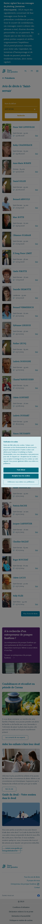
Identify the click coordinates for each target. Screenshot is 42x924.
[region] (21, 462)
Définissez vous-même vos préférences (21, 482)
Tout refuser (21, 470)
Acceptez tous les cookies (21, 476)
